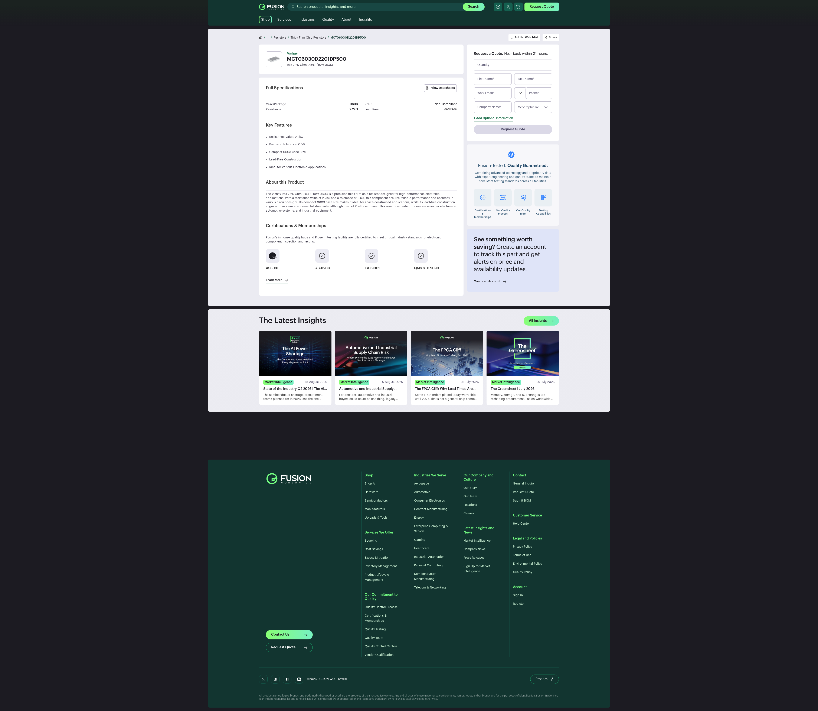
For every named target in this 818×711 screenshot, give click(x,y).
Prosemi (542, 679)
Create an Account (487, 281)
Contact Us (280, 634)
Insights (365, 19)
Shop (265, 19)
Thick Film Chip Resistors (308, 37)
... (268, 37)
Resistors (280, 37)
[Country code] (520, 93)
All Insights (538, 320)
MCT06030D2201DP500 (348, 37)
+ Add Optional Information (493, 118)
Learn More (274, 280)
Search (473, 6)
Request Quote (542, 6)
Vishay (292, 53)
